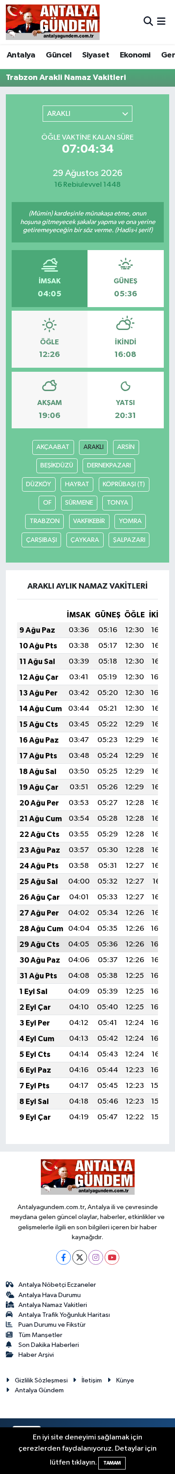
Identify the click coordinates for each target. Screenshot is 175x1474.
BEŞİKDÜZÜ (56, 465)
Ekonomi (135, 55)
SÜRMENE (79, 502)
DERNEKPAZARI (109, 465)
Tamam (112, 1463)
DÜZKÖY (38, 484)
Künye (125, 1380)
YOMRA (130, 521)
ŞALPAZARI (129, 540)
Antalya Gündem (39, 1390)
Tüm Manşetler (40, 1335)
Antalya (21, 55)
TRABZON (45, 521)
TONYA (117, 502)
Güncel (58, 55)
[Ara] (148, 22)
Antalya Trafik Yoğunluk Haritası (64, 1314)
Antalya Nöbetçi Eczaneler (57, 1284)
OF (47, 502)
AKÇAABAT (53, 447)
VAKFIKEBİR (89, 521)
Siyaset (95, 55)
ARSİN (126, 447)
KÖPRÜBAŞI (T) (124, 484)
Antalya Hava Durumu (49, 1295)
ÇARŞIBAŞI (41, 540)
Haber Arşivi (36, 1354)
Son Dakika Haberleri (48, 1345)
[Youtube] (112, 1257)
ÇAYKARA (84, 540)
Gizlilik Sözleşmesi (41, 1380)
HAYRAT (77, 484)
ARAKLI (93, 447)
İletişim (92, 1380)
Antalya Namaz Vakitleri (52, 1305)
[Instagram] (95, 1257)
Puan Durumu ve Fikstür (52, 1324)
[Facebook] (63, 1257)
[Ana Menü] (161, 22)
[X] (79, 1257)
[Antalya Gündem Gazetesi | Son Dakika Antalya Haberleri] (53, 22)
